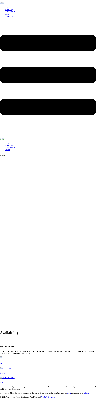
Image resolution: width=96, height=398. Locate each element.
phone (86, 393)
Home (7, 8)
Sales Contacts (10, 12)
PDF (2, 364)
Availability (9, 10)
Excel (2, 382)
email (69, 393)
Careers (7, 14)
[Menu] (48, 78)
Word (2, 373)
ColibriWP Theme (48, 397)
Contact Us (9, 16)
